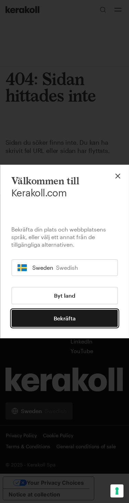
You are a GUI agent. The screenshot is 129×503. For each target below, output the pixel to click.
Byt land (64, 295)
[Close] (118, 176)
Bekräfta (65, 318)
